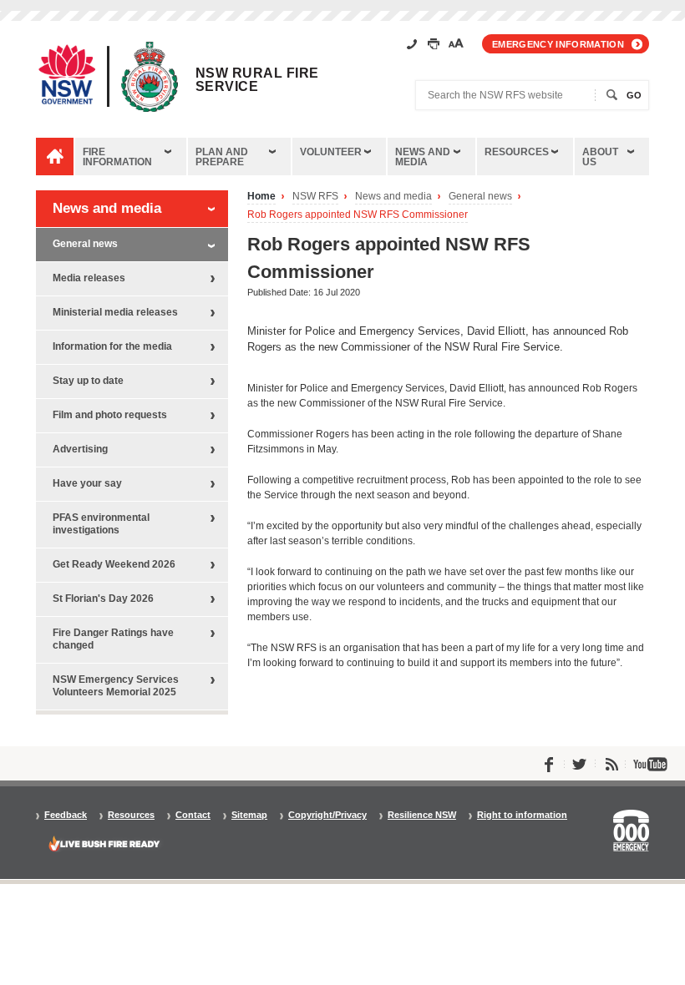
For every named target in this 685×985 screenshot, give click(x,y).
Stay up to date (88, 380)
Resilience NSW (422, 815)
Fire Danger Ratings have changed (113, 639)
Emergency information (558, 44)
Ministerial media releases (115, 312)
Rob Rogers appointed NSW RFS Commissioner (357, 215)
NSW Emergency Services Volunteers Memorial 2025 (116, 686)
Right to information (522, 815)
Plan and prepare (221, 157)
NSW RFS (315, 196)
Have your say (87, 483)
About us (600, 157)
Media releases (89, 278)
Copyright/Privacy (327, 815)
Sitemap (249, 815)
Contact (193, 815)
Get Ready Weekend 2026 (114, 564)
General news (480, 196)
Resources (517, 152)
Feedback (65, 815)
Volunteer (331, 152)
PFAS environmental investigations (101, 524)
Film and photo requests (110, 415)
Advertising (80, 449)
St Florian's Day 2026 (103, 598)
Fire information (117, 157)
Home (261, 196)
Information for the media (112, 346)
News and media (422, 157)
